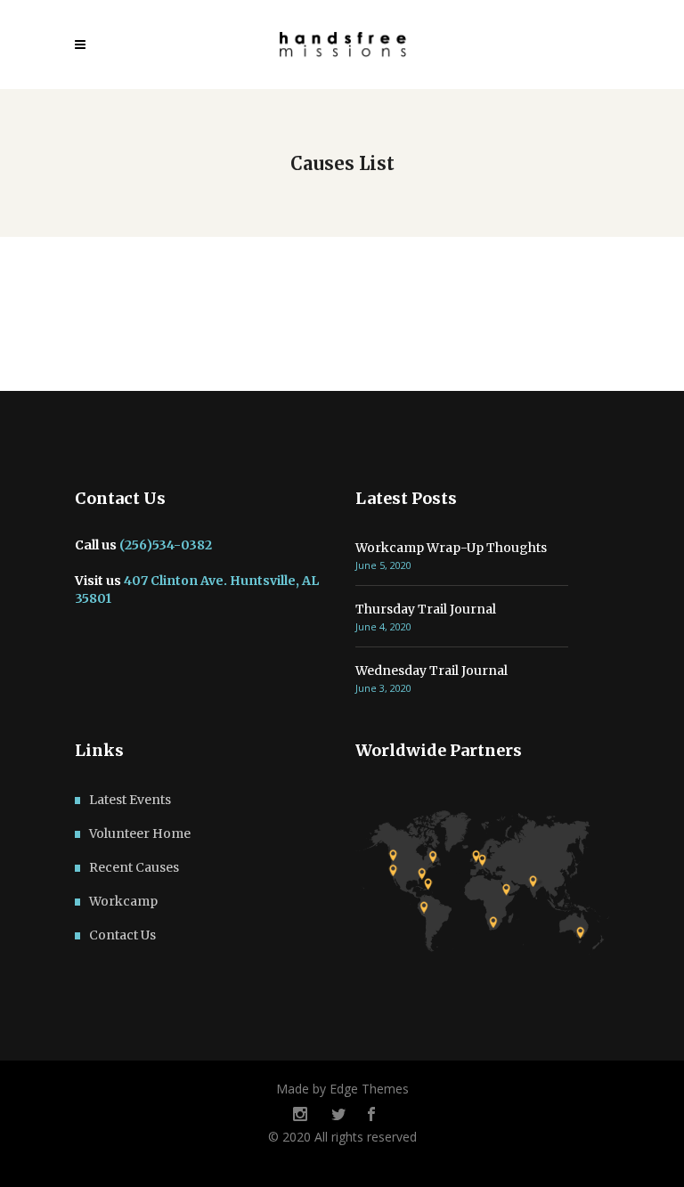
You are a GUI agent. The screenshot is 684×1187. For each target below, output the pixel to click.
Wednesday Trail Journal (431, 671)
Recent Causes (134, 867)
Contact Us (122, 935)
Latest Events (130, 800)
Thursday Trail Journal (425, 609)
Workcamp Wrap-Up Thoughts (451, 548)
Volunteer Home (140, 833)
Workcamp (123, 901)
